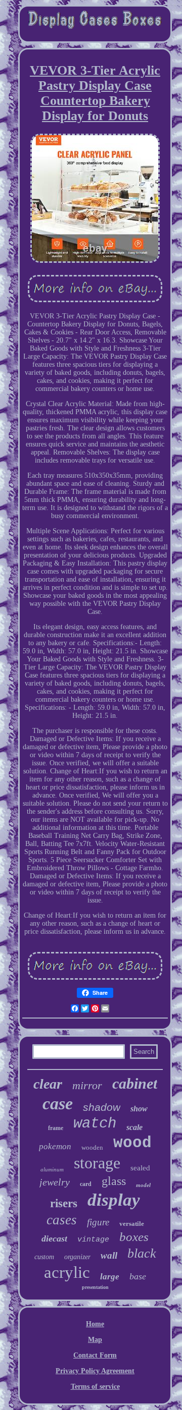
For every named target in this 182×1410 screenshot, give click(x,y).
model (143, 1185)
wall (109, 1255)
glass (114, 1181)
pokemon (55, 1146)
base (137, 1276)
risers (63, 1203)
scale (134, 1127)
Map (95, 1339)
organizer (77, 1257)
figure (98, 1222)
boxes (134, 1237)
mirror (87, 1085)
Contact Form (95, 1355)
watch (94, 1123)
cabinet (134, 1083)
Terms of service (95, 1386)
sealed (140, 1168)
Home (95, 1324)
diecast (54, 1238)
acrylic (67, 1272)
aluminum (52, 1169)
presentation (95, 1287)
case (57, 1103)
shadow (101, 1107)
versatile (131, 1223)
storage (97, 1163)
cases (62, 1219)
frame (55, 1128)
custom (44, 1257)
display (113, 1200)
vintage (93, 1239)
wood (132, 1143)
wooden (92, 1147)
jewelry (54, 1182)
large (109, 1276)
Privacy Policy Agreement (95, 1371)
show (139, 1108)
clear (47, 1084)
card (86, 1184)
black (141, 1253)
